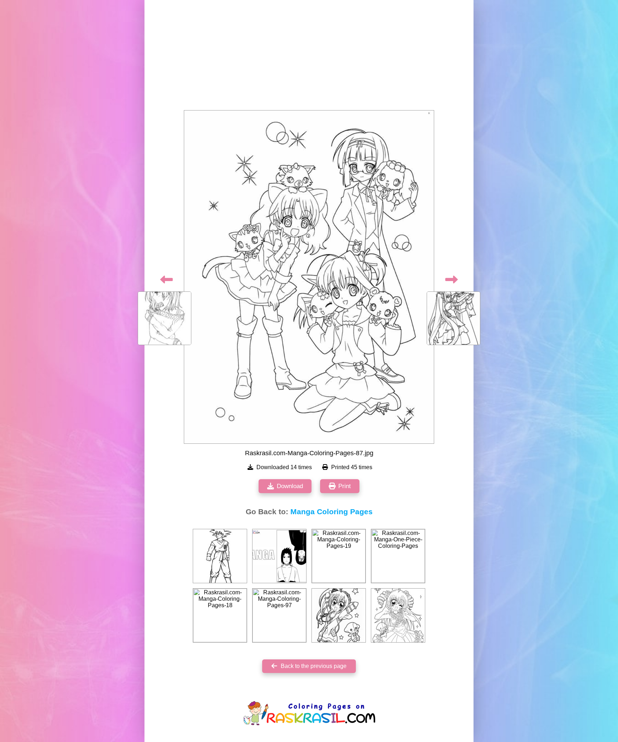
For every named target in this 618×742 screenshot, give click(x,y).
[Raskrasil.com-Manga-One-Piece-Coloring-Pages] (398, 556)
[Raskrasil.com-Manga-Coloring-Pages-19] (339, 556)
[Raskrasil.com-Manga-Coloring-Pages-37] (339, 615)
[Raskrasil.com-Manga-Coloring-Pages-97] (279, 615)
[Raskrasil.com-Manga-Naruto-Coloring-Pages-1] (279, 556)
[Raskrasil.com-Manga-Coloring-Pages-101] (220, 556)
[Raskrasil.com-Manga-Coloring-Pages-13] (398, 615)
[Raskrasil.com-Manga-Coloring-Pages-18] (220, 615)
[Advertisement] (309, 57)
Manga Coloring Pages (331, 511)
